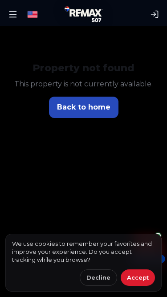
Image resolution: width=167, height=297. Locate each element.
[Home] (83, 14)
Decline (98, 277)
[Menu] (13, 14)
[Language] (32, 14)
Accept (138, 277)
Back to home (83, 107)
